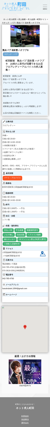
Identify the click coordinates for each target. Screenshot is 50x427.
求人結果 (31, 19)
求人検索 (22, 19)
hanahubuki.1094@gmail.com (14, 288)
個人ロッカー (9, 239)
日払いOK (8, 230)
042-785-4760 (8, 279)
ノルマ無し (8, 235)
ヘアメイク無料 (34, 235)
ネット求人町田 (9, 19)
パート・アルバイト (12, 178)
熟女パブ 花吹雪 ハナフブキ (28, 23)
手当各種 (19, 230)
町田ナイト (41, 19)
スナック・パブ (8, 23)
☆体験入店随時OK (12, 244)
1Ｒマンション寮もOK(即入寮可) (32, 239)
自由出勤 (20, 235)
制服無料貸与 (32, 230)
